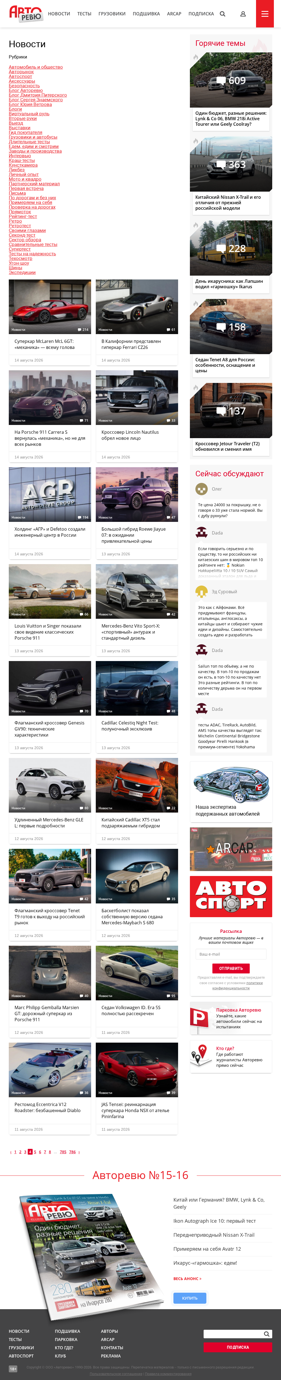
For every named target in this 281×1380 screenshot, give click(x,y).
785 (63, 1151)
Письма (17, 193)
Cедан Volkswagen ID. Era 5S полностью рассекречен (131, 1010)
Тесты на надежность (32, 253)
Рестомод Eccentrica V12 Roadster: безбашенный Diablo (48, 1107)
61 (173, 329)
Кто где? (64, 1347)
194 (85, 517)
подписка (238, 1347)
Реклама (111, 1356)
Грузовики (112, 14)
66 (86, 614)
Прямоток (20, 211)
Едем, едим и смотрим (34, 146)
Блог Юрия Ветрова (30, 104)
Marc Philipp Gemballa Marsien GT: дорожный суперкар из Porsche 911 (47, 1013)
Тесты (84, 14)
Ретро (15, 221)
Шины (15, 267)
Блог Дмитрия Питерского (38, 95)
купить (190, 1298)
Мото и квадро (25, 179)
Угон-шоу (19, 263)
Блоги (15, 109)
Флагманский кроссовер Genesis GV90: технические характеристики (50, 729)
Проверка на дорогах (32, 207)
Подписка (201, 14)
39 (173, 1093)
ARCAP (174, 14)
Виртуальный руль (29, 113)
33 (173, 420)
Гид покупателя (25, 132)
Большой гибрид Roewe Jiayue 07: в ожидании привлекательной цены (134, 535)
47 (173, 517)
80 (86, 808)
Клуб (60, 1356)
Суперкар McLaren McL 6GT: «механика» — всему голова (45, 344)
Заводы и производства (35, 151)
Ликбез (17, 169)
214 (85, 329)
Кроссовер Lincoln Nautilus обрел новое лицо (130, 435)
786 (72, 1151)
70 (86, 711)
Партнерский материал (34, 183)
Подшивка (146, 14)
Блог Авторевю (26, 90)
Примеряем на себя (30, 202)
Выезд (16, 123)
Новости (59, 14)
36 (86, 1093)
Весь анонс (185, 1278)
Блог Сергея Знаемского (36, 99)
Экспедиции (22, 272)
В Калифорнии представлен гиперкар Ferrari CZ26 (131, 344)
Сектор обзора (25, 239)
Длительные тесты (29, 141)
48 (173, 711)
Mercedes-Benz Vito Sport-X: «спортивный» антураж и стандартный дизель (131, 632)
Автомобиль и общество (36, 67)
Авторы (109, 1331)
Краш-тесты (22, 160)
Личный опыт (24, 174)
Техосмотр (20, 258)
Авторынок (21, 71)
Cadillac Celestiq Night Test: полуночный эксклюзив (130, 726)
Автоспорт (20, 76)
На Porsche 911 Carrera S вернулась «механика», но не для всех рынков (50, 438)
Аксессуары (22, 81)
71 (86, 420)
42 (173, 614)
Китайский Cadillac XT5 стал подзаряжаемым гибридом (131, 823)
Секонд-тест (22, 235)
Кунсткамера (23, 165)
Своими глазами (27, 230)
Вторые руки (23, 118)
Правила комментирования (168, 1374)
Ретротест (20, 225)
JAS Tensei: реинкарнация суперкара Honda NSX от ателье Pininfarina (135, 1110)
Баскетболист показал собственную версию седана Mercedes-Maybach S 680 (132, 917)
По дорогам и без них (32, 197)
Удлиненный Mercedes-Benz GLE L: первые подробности (49, 823)
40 (86, 996)
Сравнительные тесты (33, 244)
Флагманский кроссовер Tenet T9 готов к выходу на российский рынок (50, 917)
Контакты (112, 1347)
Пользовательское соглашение (116, 1374)
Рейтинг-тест (23, 216)
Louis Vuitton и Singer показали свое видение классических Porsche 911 (48, 632)
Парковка (66, 1339)
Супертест (20, 249)
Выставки (19, 127)
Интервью (20, 155)
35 (173, 899)
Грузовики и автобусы (33, 137)
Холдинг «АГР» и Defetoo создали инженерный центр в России (50, 532)
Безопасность (24, 85)
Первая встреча (26, 188)
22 (173, 808)
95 (173, 996)
